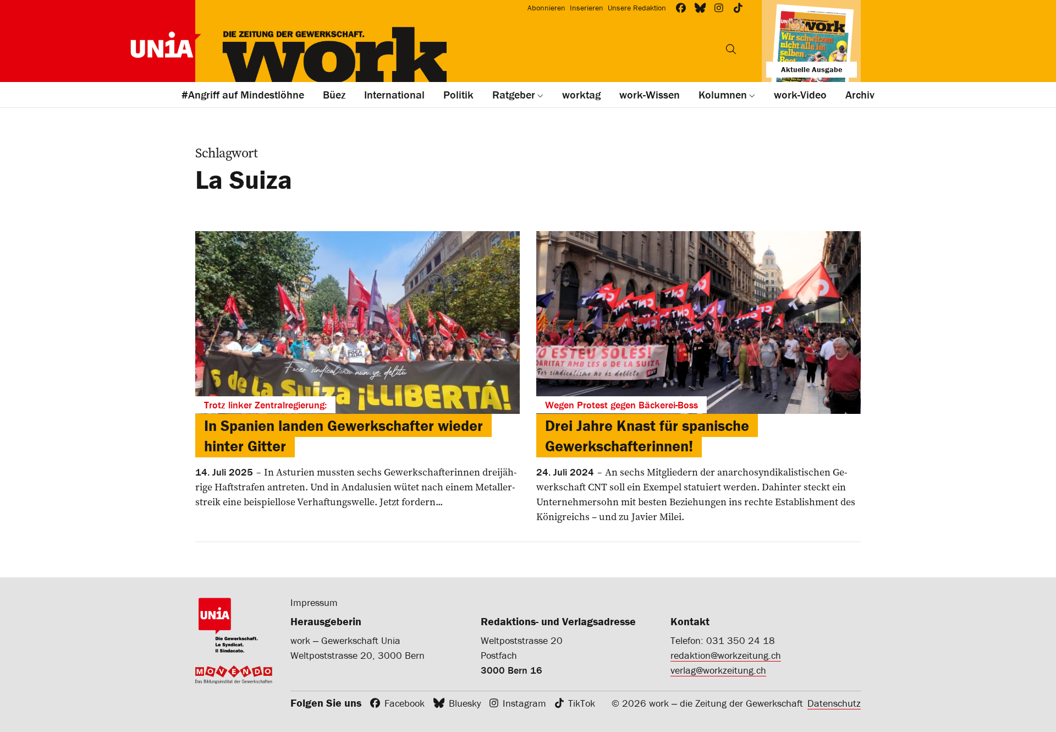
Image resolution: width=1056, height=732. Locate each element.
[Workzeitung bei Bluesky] (700, 8)
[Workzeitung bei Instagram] (719, 8)
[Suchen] (731, 49)
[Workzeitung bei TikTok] (738, 8)
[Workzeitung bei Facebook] (681, 8)
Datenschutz (834, 703)
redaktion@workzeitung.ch (725, 655)
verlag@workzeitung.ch (718, 670)
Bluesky (465, 703)
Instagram (524, 703)
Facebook (404, 703)
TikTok (581, 703)
